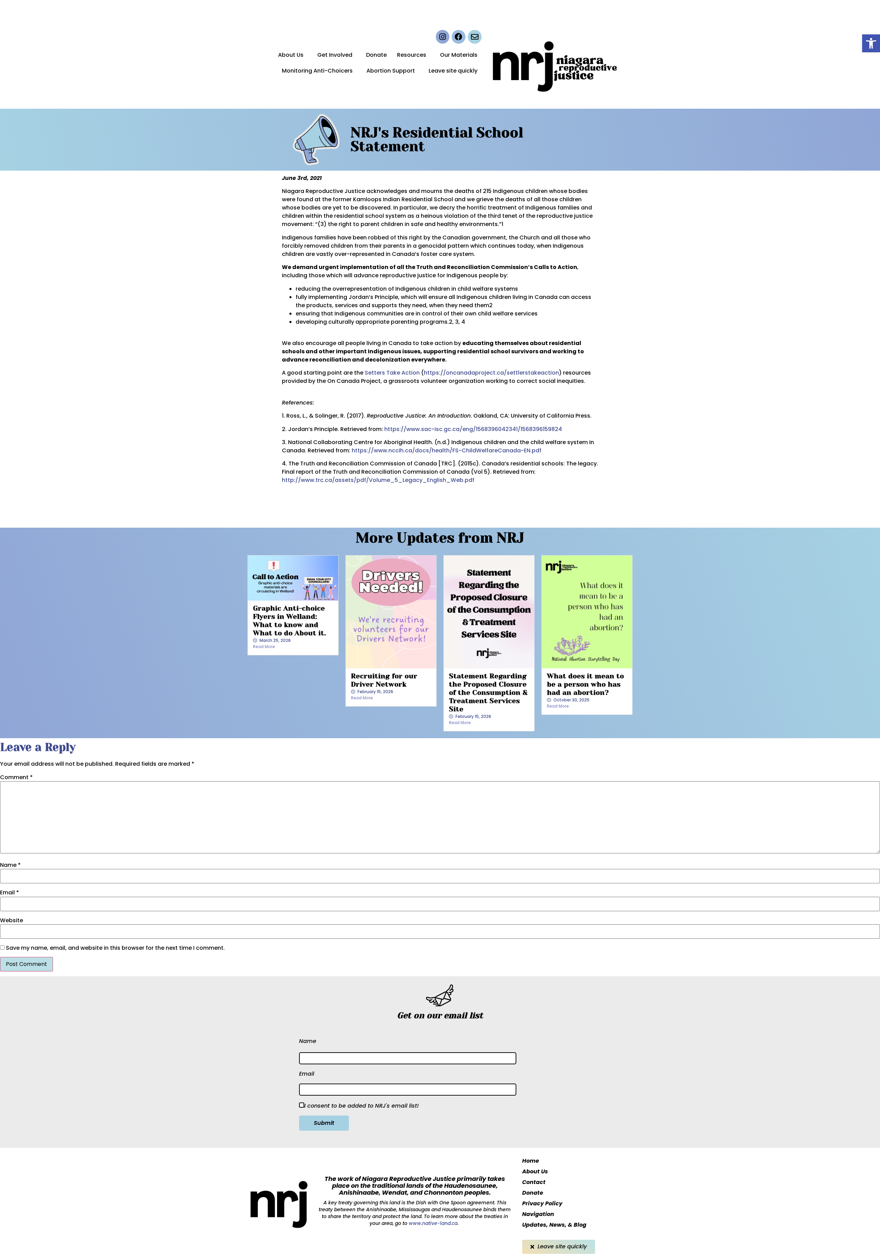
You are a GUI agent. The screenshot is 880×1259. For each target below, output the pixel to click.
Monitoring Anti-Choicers (317, 71)
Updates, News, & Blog (554, 1225)
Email (9, 892)
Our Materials (458, 55)
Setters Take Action (392, 373)
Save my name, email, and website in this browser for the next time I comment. (115, 948)
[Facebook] (458, 37)
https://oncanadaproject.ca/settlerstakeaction (491, 373)
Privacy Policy (542, 1203)
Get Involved (334, 55)
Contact (534, 1182)
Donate (376, 55)
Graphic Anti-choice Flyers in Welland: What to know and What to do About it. (289, 620)
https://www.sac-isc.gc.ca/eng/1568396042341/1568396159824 (473, 429)
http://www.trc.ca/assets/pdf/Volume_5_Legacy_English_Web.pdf (378, 480)
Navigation (538, 1214)
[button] (871, 43)
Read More (264, 646)
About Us (291, 55)
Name (10, 865)
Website (11, 920)
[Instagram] (443, 37)
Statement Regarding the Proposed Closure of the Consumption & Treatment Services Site (488, 692)
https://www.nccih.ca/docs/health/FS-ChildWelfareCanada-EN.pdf (446, 450)
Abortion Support (390, 71)
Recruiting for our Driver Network (384, 680)
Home (530, 1161)
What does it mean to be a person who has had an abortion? (585, 684)
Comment (16, 777)
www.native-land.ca (432, 1223)
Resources (411, 55)
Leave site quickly (453, 71)
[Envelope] (475, 37)
